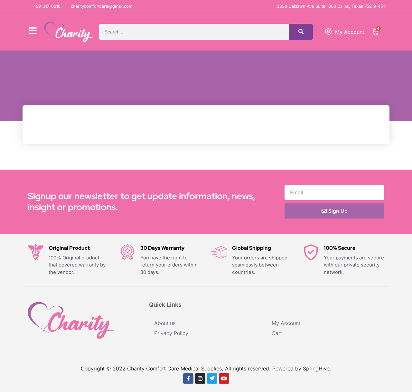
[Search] (301, 32)
